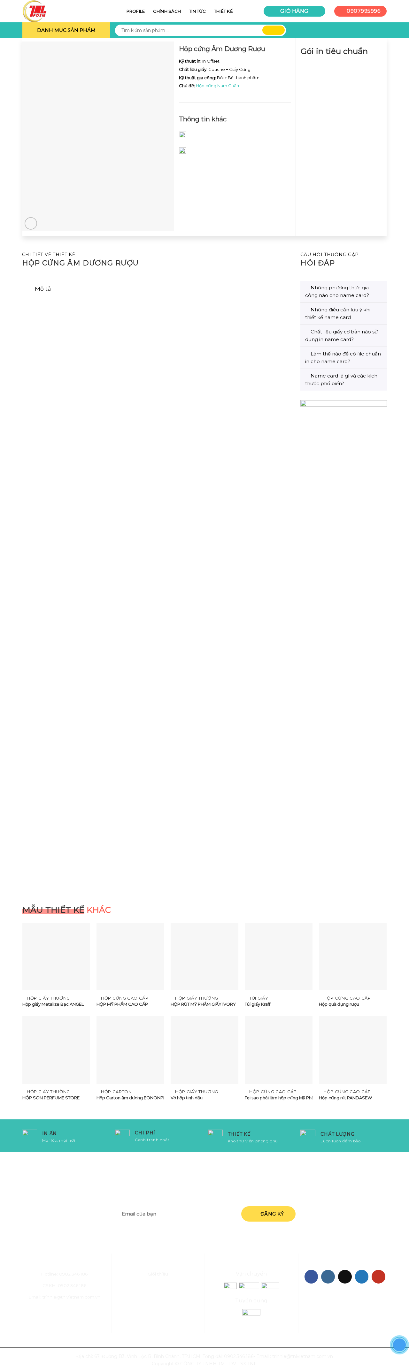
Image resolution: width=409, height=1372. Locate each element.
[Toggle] (28, 289)
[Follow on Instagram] (328, 1277)
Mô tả (43, 288)
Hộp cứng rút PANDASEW (345, 1097)
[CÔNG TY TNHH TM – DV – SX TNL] (54, 11)
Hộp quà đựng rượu (339, 1004)
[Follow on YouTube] (378, 1277)
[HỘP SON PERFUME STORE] (56, 1050)
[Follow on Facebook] (311, 1277)
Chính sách (167, 11)
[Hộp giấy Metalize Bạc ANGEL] (56, 956)
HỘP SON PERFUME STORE (51, 1097)
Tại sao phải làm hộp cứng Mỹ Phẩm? (279, 1097)
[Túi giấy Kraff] (279, 956)
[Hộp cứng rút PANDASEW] (353, 1050)
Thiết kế (223, 11)
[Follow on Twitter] (362, 1277)
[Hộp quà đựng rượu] (353, 956)
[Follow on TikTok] (345, 1277)
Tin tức (197, 11)
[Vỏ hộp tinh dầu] (204, 1050)
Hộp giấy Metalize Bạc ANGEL (53, 1004)
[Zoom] (31, 223)
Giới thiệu (158, 1274)
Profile (136, 11)
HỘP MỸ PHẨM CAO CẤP (122, 1004)
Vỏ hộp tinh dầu (187, 1097)
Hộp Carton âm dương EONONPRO (130, 1097)
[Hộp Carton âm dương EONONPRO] (130, 1050)
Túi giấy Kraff (257, 1004)
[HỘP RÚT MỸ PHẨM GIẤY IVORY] (204, 956)
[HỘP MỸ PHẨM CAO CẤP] (130, 956)
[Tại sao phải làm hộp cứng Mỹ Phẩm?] (279, 1050)
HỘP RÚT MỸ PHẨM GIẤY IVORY (203, 1004)
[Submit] (273, 30)
